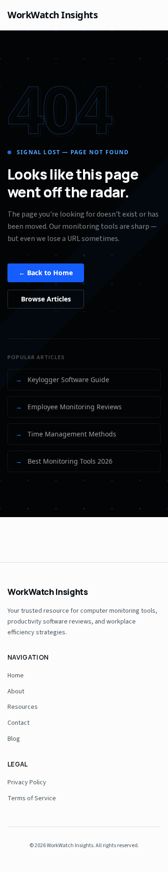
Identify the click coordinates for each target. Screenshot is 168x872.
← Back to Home (46, 272)
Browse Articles (46, 298)
